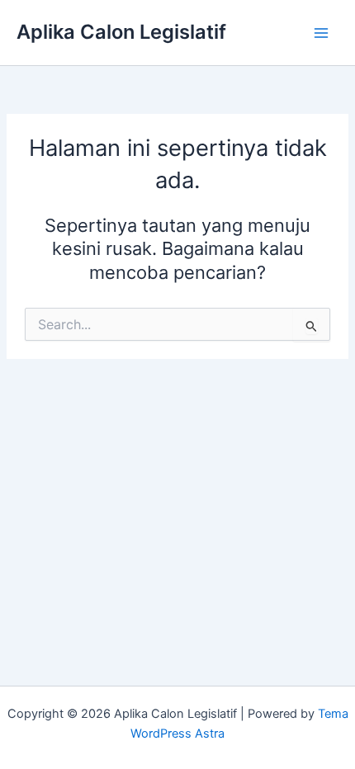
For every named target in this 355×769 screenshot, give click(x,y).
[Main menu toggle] (321, 33)
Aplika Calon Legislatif (121, 32)
